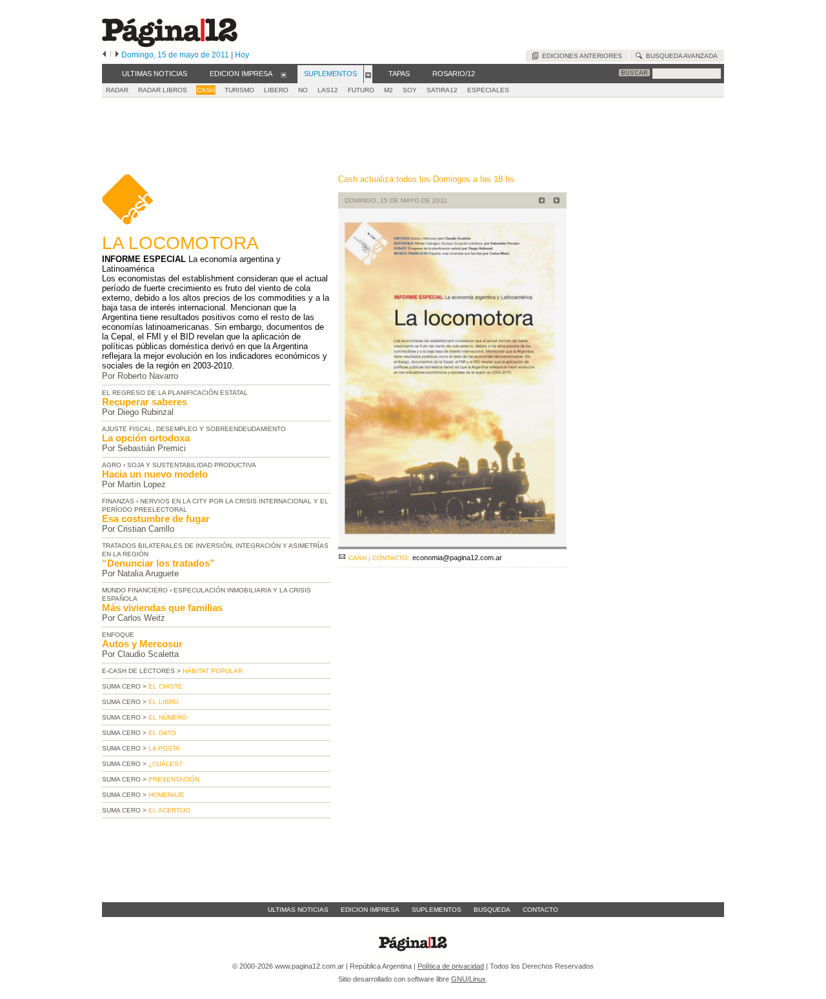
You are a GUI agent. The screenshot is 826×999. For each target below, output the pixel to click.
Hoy (242, 54)
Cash (206, 90)
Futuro (361, 90)
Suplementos (436, 909)
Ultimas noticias (298, 909)
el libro (163, 701)
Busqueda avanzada (680, 55)
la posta (164, 748)
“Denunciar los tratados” (158, 563)
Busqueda (492, 909)
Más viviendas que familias (162, 607)
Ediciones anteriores (580, 55)
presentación (173, 779)
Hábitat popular (213, 670)
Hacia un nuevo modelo (155, 474)
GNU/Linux (468, 979)
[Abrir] (283, 74)
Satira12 (442, 90)
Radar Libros (162, 90)
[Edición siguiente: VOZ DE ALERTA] (554, 201)
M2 (388, 90)
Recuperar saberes (144, 401)
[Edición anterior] (104, 54)
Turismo (239, 90)
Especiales (488, 90)
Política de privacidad (451, 966)
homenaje (166, 794)
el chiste (165, 686)
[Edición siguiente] (117, 54)
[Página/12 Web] (169, 44)
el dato (162, 732)
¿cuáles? (165, 763)
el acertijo (169, 810)
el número (167, 717)
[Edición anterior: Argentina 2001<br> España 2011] (539, 201)
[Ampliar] (452, 544)
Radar (117, 90)
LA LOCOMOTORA (180, 243)
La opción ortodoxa (146, 437)
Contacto (540, 909)
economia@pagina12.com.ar (457, 557)
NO (303, 90)
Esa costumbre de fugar (156, 518)
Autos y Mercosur (142, 643)
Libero (276, 90)
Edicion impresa (370, 909)
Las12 (327, 90)
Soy (410, 90)
